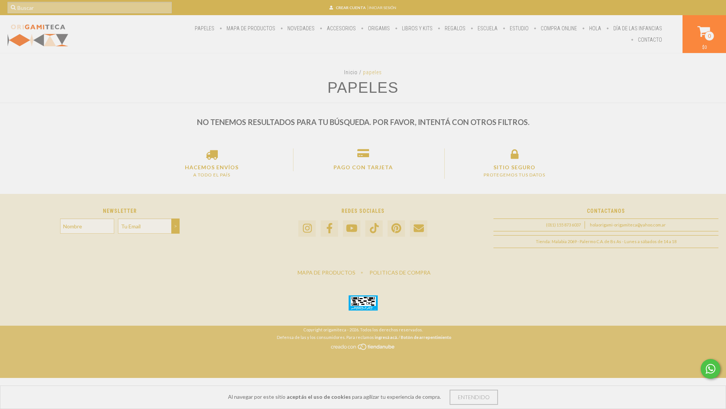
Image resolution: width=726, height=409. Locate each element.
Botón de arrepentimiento (426, 337)
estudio (519, 28)
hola (594, 28)
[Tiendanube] (363, 348)
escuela (487, 28)
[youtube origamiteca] (351, 228)
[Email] (418, 228)
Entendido (474, 397)
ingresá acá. (386, 337)
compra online (558, 28)
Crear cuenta (351, 7)
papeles (204, 28)
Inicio (351, 72)
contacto (649, 40)
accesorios (341, 28)
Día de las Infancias (637, 28)
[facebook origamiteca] (329, 228)
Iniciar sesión (382, 7)
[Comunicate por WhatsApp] (710, 369)
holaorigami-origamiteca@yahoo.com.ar (628, 224)
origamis (378, 28)
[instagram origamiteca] (307, 228)
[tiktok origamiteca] (374, 228)
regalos (454, 28)
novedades (300, 28)
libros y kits (417, 28)
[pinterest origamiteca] (396, 228)
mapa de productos (250, 28)
